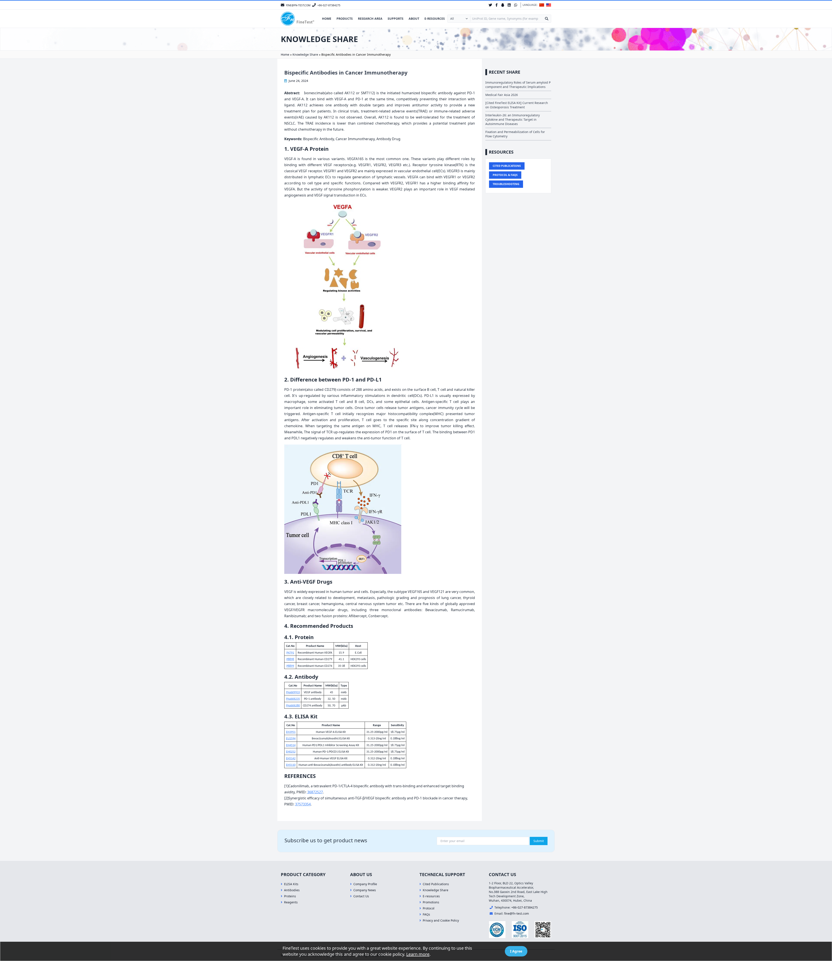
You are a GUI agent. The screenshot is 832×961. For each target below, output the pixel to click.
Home (326, 18)
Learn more (417, 954)
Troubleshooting (506, 184)
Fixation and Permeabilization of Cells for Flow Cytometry (515, 134)
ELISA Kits (291, 884)
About (414, 18)
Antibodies (292, 890)
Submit (538, 841)
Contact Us (361, 896)
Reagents (291, 902)
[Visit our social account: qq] (502, 5)
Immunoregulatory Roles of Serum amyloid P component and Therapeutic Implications (518, 84)
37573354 (303, 804)
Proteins (290, 896)
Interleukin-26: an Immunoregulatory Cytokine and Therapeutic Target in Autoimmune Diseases (512, 119)
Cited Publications (507, 166)
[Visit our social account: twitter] (490, 5)
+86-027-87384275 (524, 907)
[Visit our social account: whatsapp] (515, 5)
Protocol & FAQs (505, 175)
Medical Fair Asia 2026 (501, 95)
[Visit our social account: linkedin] (509, 5)
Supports (395, 18)
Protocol (428, 908)
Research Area (370, 18)
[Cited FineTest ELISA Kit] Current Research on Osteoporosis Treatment (516, 105)
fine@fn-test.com (516, 913)
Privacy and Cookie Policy (441, 920)
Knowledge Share (305, 54)
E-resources (434, 18)
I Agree (516, 951)
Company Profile (365, 884)
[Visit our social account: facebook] (497, 5)
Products (344, 18)
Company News (364, 890)
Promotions (431, 902)
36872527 (315, 792)
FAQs (426, 914)
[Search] (546, 19)
